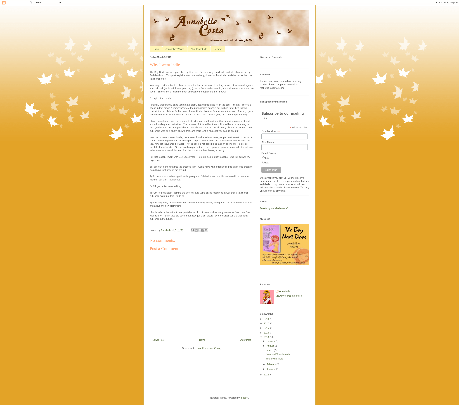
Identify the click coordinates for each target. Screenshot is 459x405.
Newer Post (158, 340)
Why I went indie (274, 358)
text (267, 162)
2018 (266, 319)
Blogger (244, 397)
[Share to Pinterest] (206, 230)
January (271, 369)
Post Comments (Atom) (209, 348)
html (267, 157)
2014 (266, 332)
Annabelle (284, 291)
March (270, 350)
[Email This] (192, 230)
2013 (266, 337)
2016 (266, 328)
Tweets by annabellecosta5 (274, 208)
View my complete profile (289, 295)
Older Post (245, 340)
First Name (267, 142)
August (271, 345)
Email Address (270, 131)
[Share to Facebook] (202, 230)
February (271, 364)
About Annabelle (199, 49)
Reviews (218, 49)
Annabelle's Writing (174, 49)
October (271, 341)
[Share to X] (199, 230)
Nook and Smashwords (278, 354)
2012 (266, 374)
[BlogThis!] (196, 230)
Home (156, 49)
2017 (266, 323)
